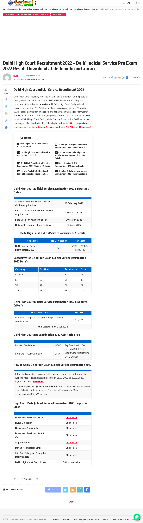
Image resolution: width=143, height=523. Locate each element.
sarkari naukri (60, 374)
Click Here (71, 442)
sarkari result (45, 104)
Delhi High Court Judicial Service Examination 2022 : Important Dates (71, 146)
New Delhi (38, 381)
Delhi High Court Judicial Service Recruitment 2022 (32, 145)
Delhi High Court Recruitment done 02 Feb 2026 (26, 14)
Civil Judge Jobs (31, 479)
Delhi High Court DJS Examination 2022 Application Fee (70, 164)
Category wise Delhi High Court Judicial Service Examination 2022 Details (70, 155)
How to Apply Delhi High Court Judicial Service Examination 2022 (32, 172)
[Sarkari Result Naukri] (22, 3)
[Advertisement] (71, 37)
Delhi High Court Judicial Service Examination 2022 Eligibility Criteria (33, 164)
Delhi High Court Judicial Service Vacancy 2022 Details (33, 154)
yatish (15, 75)
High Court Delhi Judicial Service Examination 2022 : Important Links (71, 172)
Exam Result (58, 14)
